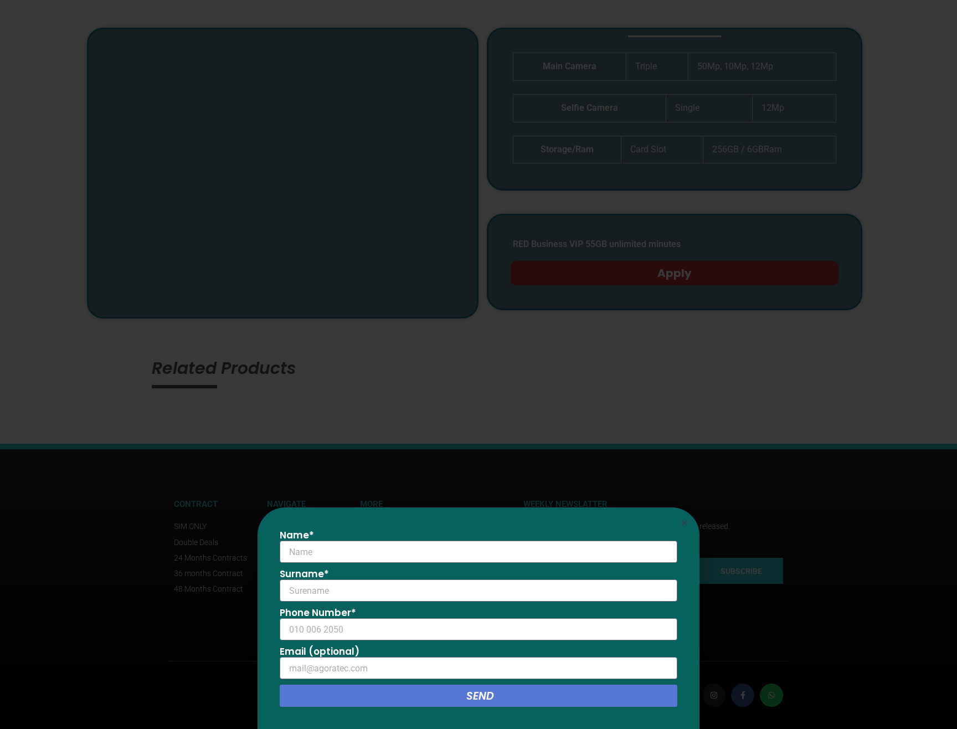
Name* (297, 535)
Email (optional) (319, 651)
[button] (684, 522)
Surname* (304, 573)
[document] (478, 364)
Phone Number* (318, 612)
